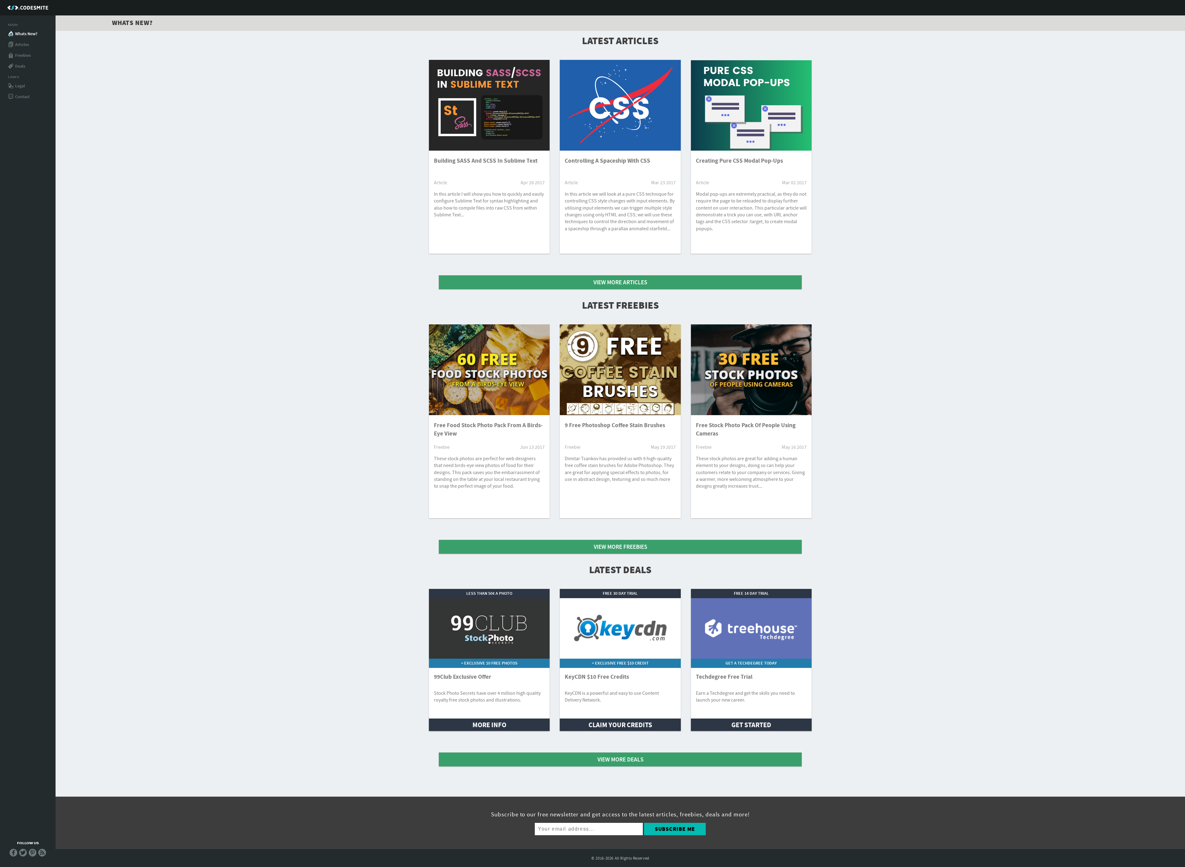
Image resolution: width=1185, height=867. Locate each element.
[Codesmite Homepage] (28, 7)
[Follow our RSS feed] (42, 854)
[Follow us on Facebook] (13, 854)
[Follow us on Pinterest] (32, 854)
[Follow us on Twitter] (23, 854)
